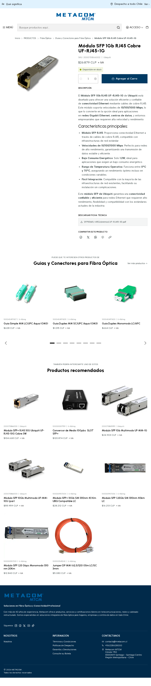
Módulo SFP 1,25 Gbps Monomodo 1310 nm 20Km (26, 567)
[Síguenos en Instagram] (15, 625)
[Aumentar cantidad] (95, 78)
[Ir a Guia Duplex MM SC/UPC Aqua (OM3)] (76, 293)
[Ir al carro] (147, 27)
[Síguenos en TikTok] (32, 625)
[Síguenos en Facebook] (20, 625)
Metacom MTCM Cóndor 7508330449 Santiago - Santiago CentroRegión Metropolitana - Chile (123, 653)
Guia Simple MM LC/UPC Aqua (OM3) (26, 323)
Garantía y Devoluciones (64, 649)
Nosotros (8, 641)
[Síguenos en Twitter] (24, 625)
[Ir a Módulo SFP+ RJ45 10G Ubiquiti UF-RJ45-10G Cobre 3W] (26, 400)
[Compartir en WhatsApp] (95, 237)
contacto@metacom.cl (116, 641)
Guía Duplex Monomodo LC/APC (121, 323)
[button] (52, 343)
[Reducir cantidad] (80, 78)
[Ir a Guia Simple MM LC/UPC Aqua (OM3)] (26, 293)
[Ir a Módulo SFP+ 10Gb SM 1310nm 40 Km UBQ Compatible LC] (75, 468)
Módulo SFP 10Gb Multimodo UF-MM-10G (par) (26, 499)
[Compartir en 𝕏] (88, 237)
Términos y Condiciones (64, 641)
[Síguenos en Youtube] (28, 625)
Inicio (17, 38)
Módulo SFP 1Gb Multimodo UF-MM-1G (124, 430)
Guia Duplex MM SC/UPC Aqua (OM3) (75, 323)
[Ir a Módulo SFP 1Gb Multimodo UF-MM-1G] (124, 400)
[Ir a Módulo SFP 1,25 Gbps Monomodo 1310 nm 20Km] (26, 535)
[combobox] (69, 27)
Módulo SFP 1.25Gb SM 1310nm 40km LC (123, 499)
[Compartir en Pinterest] (102, 237)
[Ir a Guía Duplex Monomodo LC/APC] (125, 293)
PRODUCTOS (30, 38)
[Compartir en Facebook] (80, 237)
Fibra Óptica (45, 38)
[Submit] (118, 27)
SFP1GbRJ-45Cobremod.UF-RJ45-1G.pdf (105, 222)
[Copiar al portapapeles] (110, 237)
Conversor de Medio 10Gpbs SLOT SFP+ (73, 432)
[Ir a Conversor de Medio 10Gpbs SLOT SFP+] (75, 400)
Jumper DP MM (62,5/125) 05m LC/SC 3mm (75, 567)
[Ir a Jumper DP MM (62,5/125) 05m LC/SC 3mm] (75, 535)
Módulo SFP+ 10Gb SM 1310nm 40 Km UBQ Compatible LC (74, 499)
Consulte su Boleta (62, 653)
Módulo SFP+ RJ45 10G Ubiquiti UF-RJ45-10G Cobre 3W (24, 432)
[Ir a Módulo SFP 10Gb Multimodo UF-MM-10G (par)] (26, 468)
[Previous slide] (6, 343)
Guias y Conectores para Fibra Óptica (73, 38)
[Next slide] (145, 343)
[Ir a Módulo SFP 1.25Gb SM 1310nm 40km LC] (124, 468)
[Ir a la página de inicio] (75, 16)
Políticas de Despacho (63, 645)
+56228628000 (113, 645)
